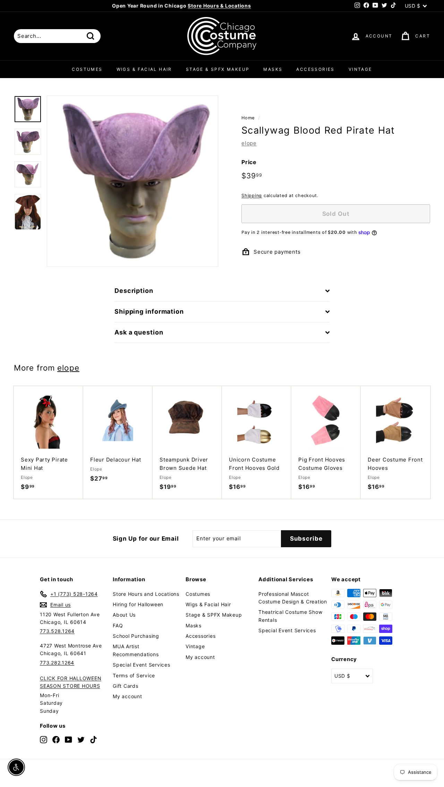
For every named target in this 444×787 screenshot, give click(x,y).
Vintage (360, 69)
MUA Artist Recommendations (136, 650)
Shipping (251, 195)
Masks (272, 69)
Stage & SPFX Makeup (218, 69)
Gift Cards (125, 686)
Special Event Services (141, 665)
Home (248, 117)
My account (127, 696)
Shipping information (149, 311)
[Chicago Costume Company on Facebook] (56, 739)
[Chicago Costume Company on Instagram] (43, 739)
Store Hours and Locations (146, 594)
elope (249, 142)
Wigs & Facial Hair (144, 69)
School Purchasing (136, 636)
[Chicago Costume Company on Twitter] (81, 739)
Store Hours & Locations (219, 6)
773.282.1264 (57, 663)
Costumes (87, 69)
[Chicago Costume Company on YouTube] (68, 739)
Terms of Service (134, 675)
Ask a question (138, 332)
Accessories (315, 69)
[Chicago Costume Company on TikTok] (93, 739)
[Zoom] (132, 181)
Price (249, 161)
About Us (124, 615)
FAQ (118, 625)
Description (133, 290)
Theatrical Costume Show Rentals (290, 616)
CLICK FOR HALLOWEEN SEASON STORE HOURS (70, 682)
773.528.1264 (57, 631)
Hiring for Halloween (138, 604)
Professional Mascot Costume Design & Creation (292, 597)
